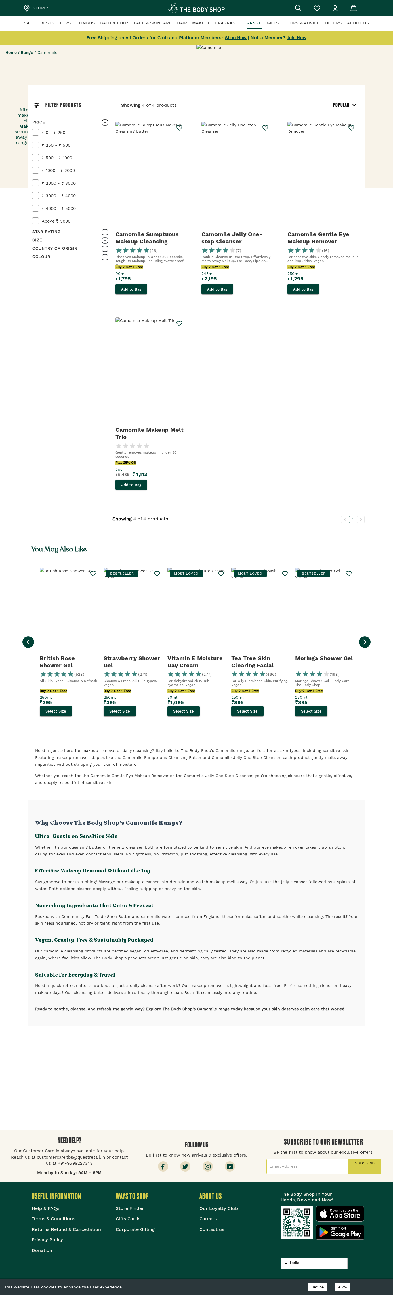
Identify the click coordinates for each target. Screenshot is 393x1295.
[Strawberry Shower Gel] (133, 611)
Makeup (201, 23)
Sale (29, 23)
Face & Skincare (153, 23)
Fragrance (228, 23)
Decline (317, 1287)
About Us (358, 23)
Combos (85, 23)
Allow (342, 1287)
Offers (333, 23)
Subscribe (364, 1166)
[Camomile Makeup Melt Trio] (151, 371)
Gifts (273, 23)
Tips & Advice (304, 23)
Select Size (55, 711)
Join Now (296, 37)
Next (365, 642)
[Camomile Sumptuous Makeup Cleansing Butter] (151, 175)
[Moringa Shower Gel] (324, 611)
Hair (182, 23)
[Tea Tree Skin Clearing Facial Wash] (260, 611)
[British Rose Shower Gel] (69, 611)
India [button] (294, 1262)
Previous (28, 642)
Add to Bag (131, 289)
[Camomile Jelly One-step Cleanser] (237, 175)
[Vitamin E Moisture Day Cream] (196, 611)
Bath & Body (114, 23)
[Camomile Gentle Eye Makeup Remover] (323, 175)
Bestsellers (55, 23)
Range (254, 23)
